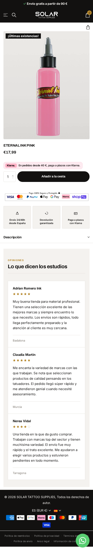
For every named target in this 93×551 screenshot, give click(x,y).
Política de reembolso (17, 535)
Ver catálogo (5, 15)
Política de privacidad (46, 535)
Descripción (12, 237)
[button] (86, 27)
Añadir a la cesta (53, 176)
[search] (14, 15)
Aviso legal (43, 541)
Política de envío (23, 541)
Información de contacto (68, 541)
